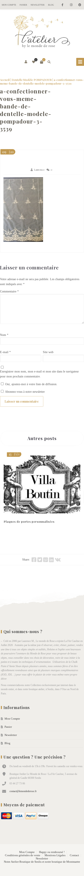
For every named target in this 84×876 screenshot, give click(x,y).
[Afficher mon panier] (41, 62)
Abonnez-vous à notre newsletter (24, 391)
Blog (51, 5)
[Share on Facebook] (34, 559)
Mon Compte (9, 5)
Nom (4, 335)
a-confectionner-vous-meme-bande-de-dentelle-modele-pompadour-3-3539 (25, 110)
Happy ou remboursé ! (52, 852)
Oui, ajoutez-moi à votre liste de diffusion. (30, 384)
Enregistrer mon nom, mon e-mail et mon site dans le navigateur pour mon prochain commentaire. (39, 374)
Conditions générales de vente (22, 855)
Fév (14, 454)
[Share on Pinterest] (45, 559)
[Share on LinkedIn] (51, 559)
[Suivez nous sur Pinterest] (79, 5)
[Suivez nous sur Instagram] (71, 5)
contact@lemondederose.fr (23, 791)
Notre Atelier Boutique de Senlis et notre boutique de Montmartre (42, 861)
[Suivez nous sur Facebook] (62, 5)
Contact (74, 855)
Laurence (39, 169)
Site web (48, 352)
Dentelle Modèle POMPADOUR (32, 80)
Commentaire (9, 291)
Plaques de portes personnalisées (29, 521)
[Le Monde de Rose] (42, 32)
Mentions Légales (55, 855)
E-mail (5, 352)
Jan (8, 152)
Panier (23, 5)
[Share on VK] (58, 559)
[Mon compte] (26, 62)
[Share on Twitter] (39, 559)
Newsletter (38, 5)
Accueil (5, 80)
